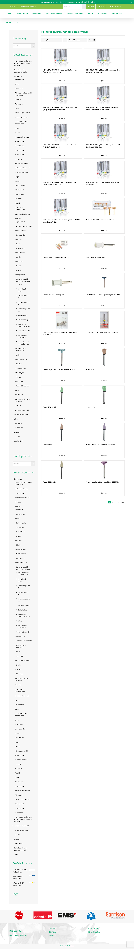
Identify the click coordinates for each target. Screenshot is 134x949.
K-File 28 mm (19, 150)
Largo (17, 177)
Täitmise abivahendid (22, 214)
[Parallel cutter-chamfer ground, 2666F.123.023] (104, 320)
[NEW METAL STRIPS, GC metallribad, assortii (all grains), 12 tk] (104, 170)
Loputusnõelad (20, 185)
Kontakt (51, 936)
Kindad (18, 244)
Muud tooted (18, 428)
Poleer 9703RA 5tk (49, 407)
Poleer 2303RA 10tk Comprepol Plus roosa (100, 445)
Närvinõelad (19, 190)
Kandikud (19, 239)
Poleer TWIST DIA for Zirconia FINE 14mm (100, 220)
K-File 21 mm (19, 141)
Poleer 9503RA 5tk (49, 482)
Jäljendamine (21, 235)
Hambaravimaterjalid (21, 410)
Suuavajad (20, 373)
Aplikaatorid (20, 222)
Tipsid (17, 390)
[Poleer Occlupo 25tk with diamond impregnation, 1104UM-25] (61, 320)
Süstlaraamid (21, 368)
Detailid (62, 81)
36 (119, 502)
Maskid (18, 257)
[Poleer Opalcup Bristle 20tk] (104, 245)
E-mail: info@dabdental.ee (28, 7)
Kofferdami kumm (21, 172)
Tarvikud (18, 219)
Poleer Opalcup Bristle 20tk (95, 257)
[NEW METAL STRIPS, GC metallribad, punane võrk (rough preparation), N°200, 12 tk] (61, 95)
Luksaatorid (20, 248)
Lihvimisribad (22, 315)
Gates (17, 108)
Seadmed (17, 432)
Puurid (17, 203)
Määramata (18, 423)
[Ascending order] (65, 40)
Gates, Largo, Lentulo (22, 113)
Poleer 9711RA (90, 407)
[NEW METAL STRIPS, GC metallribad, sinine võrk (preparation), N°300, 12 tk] (61, 170)
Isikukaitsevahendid (21, 415)
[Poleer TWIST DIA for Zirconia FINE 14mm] (104, 207)
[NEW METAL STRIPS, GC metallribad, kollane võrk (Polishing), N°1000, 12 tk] (104, 57)
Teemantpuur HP (24, 331)
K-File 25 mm (19, 146)
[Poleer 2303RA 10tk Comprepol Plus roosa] (104, 432)
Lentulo (17, 181)
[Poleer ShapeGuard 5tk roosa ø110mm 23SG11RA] (104, 470)
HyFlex (17, 133)
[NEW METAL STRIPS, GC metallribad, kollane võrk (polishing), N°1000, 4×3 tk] (61, 57)
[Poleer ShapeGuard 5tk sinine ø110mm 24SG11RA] (61, 357)
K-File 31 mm (19, 155)
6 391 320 (26, 936)
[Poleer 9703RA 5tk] (61, 395)
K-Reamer (18, 159)
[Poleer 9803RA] (61, 432)
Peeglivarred (20, 275)
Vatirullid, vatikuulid (23, 386)
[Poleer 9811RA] (104, 357)
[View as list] (94, 40)
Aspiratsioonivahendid (24, 226)
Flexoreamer (19, 104)
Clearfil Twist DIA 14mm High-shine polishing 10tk (103, 295)
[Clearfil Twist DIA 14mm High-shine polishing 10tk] (104, 282)
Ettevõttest (52, 933)
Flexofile (18, 100)
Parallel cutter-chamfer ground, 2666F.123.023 (102, 332)
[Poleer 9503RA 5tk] (61, 470)
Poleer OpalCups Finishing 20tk (53, 295)
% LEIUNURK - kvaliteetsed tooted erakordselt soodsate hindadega (23, 63)
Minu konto (53, 929)
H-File (17, 128)
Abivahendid (19, 80)
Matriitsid (19, 261)
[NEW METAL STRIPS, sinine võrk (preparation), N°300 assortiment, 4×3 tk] (61, 207)
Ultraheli (18, 406)
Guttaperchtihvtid (21, 117)
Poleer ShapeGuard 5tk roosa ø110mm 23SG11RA (102, 482)
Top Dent (17, 437)
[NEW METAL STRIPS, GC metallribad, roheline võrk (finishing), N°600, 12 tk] (104, 132)
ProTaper (18, 199)
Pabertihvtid (19, 194)
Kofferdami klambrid (22, 168)
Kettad (20, 285)
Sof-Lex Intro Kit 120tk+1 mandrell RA (56, 257)
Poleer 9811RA (91, 370)
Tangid (18, 377)
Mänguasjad (20, 253)
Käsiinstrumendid (21, 163)
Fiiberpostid (19, 89)
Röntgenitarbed (21, 359)
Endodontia (18, 76)
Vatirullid (19, 381)
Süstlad (19, 364)
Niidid (18, 266)
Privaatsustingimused (95, 929)
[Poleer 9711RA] (104, 395)
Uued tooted (18, 441)
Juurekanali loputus (22, 137)
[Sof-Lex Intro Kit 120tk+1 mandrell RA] (61, 245)
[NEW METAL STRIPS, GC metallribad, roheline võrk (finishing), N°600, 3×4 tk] (61, 132)
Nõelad (18, 270)
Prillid (18, 355)
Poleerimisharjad (24, 320)
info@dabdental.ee (16, 936)
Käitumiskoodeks (94, 933)
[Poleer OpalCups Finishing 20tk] (61, 282)
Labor (16, 419)
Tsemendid (19, 395)
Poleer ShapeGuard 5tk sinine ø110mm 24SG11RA (59, 370)
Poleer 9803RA (48, 445)
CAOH (17, 84)
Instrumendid (21, 231)
